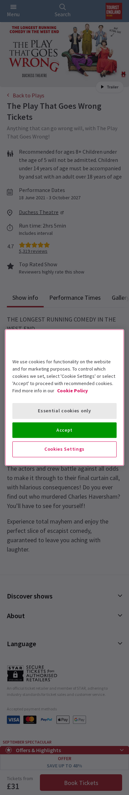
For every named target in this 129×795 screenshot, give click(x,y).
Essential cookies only (64, 411)
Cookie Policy (72, 390)
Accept (64, 430)
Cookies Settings (64, 449)
